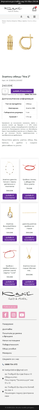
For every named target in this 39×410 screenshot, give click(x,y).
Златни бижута (12, 21)
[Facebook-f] (5, 315)
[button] (2, 2)
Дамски (25, 21)
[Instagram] (14, 315)
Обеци (20, 21)
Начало (4, 21)
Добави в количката (22, 91)
